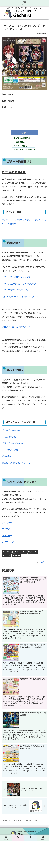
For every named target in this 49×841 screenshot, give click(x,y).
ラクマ (5, 529)
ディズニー (34, 552)
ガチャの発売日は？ (24, 138)
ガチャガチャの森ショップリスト (17, 277)
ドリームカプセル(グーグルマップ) (18, 283)
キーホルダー (21, 552)
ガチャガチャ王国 (10, 430)
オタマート (7, 542)
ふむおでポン (8, 436)
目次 (20, 132)
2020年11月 (8, 552)
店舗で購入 (20, 142)
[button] (44, 462)
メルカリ (6, 522)
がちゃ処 (6, 456)
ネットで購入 (21, 145)
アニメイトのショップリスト (15, 326)
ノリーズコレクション (12, 443)
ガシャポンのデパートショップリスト (19, 296)
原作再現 (17, 556)
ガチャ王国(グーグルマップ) (15, 290)
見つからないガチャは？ (25, 149)
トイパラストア (9, 449)
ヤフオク (6, 535)
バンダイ (7, 556)
